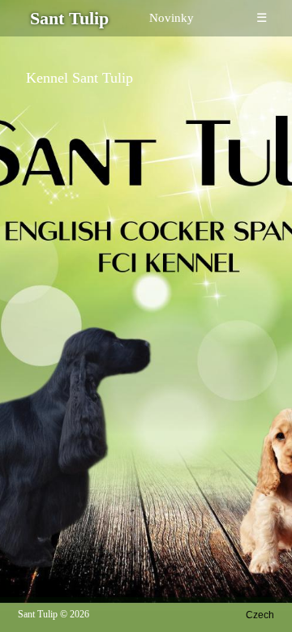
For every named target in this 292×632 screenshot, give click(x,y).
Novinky (171, 17)
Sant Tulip (38, 614)
